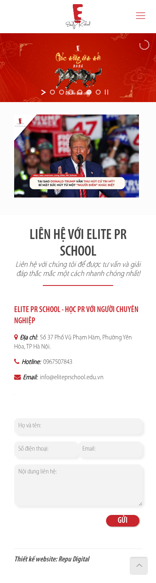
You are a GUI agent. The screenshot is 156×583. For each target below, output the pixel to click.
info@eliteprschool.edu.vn (71, 377)
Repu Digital (73, 559)
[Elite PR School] (78, 16)
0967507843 (57, 362)
